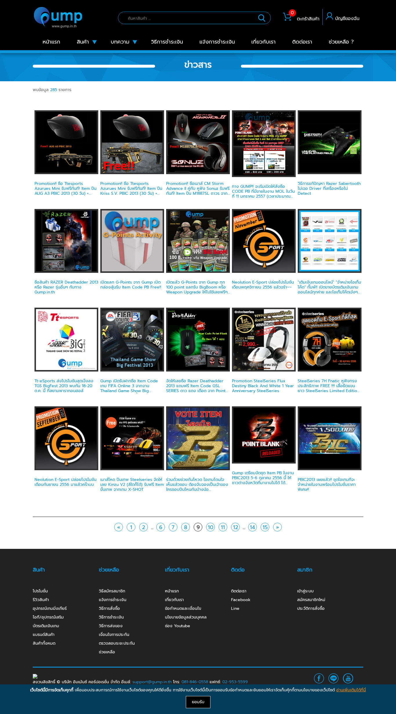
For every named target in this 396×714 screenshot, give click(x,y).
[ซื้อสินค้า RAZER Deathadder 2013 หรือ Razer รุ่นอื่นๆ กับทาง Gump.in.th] (66, 241)
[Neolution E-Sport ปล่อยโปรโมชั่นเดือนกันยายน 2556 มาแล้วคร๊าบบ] (66, 438)
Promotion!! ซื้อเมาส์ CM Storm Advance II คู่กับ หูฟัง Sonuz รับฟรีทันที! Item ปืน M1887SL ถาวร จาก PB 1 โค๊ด (198, 191)
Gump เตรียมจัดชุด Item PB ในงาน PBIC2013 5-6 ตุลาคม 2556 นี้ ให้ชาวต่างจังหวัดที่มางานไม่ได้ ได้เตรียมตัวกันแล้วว (263, 480)
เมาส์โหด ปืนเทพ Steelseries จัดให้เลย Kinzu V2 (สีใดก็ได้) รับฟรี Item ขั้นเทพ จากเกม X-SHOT (132, 485)
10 (210, 527)
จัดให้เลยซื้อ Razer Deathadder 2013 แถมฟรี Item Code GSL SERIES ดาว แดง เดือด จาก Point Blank (196, 388)
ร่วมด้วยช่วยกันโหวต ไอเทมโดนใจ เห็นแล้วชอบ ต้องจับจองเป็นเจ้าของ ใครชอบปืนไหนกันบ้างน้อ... (197, 485)
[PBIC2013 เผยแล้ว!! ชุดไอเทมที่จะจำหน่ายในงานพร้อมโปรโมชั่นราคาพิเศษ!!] (329, 438)
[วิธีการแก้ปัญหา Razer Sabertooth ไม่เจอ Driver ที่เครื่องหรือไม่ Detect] (329, 142)
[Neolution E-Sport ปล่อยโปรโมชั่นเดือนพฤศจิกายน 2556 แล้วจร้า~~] (263, 241)
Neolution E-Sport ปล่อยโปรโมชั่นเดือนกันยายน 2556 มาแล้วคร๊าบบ (65, 482)
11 (223, 527)
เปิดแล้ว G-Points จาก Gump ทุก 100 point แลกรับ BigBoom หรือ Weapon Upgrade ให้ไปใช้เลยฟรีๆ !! (197, 289)
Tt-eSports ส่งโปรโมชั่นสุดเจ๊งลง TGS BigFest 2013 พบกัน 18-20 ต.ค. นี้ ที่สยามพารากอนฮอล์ (63, 386)
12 (235, 527)
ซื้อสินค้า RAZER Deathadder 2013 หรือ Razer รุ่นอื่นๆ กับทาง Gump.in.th (66, 287)
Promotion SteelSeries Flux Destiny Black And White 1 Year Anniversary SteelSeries (263, 386)
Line (235, 608)
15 (265, 527)
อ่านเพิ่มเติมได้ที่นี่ (351, 690)
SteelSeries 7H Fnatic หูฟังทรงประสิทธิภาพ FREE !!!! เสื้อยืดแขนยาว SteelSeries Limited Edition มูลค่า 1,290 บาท (328, 388)
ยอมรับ (198, 702)
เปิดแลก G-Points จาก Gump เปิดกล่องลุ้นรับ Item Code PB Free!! (130, 284)
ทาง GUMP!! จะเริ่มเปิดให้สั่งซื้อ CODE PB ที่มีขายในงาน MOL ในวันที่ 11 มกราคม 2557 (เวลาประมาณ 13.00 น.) (263, 193)
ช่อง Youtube (177, 626)
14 (252, 527)
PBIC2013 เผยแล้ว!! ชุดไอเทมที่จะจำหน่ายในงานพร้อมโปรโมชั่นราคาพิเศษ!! (327, 485)
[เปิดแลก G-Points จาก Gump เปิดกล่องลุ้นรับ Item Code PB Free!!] (132, 241)
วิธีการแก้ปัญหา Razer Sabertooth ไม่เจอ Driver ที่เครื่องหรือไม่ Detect (329, 188)
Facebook (240, 600)
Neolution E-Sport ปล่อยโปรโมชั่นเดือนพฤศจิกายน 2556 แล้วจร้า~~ (263, 284)
